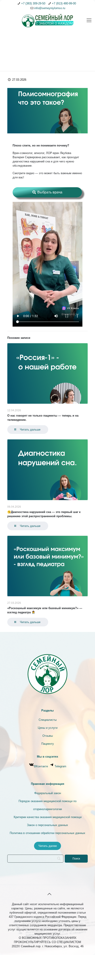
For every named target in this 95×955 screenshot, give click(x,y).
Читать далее (47, 846)
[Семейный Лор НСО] (47, 20)
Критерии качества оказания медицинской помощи (48, 817)
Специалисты (48, 719)
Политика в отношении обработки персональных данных (47, 833)
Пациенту (47, 743)
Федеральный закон (47, 793)
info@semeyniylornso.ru (49, 8)
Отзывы (47, 735)
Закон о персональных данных (47, 825)
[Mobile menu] (89, 20)
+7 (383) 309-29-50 (33, 3)
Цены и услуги (47, 727)
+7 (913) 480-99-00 (64, 3)
